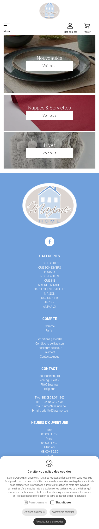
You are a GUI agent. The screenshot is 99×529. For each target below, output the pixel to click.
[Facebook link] (49, 242)
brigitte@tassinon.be (55, 410)
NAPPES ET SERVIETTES (49, 289)
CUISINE (49, 280)
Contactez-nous (49, 356)
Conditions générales (49, 339)
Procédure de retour (50, 348)
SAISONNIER (49, 298)
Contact (49, 369)
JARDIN (49, 302)
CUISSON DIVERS (49, 267)
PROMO (49, 272)
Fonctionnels (38, 502)
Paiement (49, 352)
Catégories (49, 256)
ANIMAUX (49, 306)
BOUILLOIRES (49, 263)
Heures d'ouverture (49, 423)
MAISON (49, 293)
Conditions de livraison (49, 343)
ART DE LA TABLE (49, 285)
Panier (49, 330)
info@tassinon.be (54, 406)
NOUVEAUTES (49, 276)
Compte (49, 319)
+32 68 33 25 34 (52, 402)
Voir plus (49, 66)
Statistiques (63, 502)
